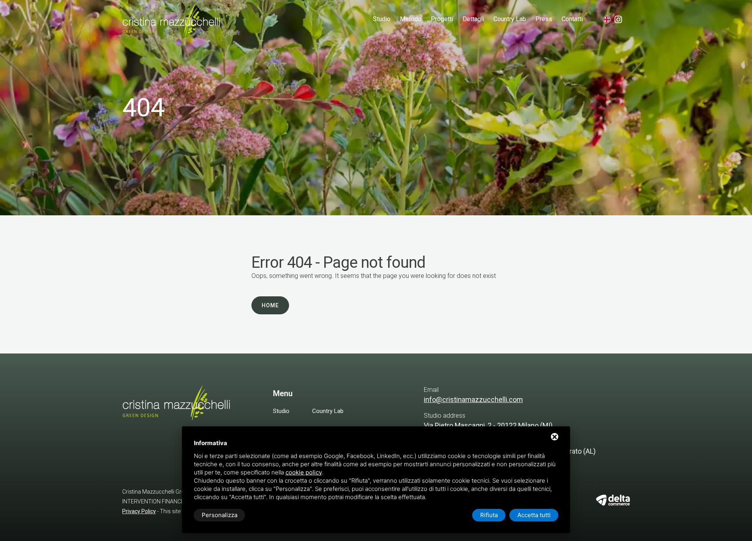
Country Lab (510, 19)
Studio (381, 19)
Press (543, 19)
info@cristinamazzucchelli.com (473, 399)
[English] (607, 19)
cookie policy (304, 472)
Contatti (572, 19)
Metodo (410, 19)
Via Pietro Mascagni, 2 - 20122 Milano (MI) (488, 425)
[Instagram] (622, 20)
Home (270, 305)
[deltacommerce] (613, 499)
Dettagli (473, 19)
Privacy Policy (139, 511)
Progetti (442, 19)
